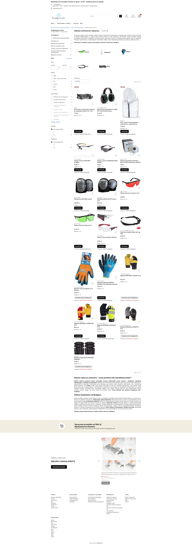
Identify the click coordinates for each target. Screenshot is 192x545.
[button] (120, 16)
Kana (52, 529)
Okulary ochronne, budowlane (61, 48)
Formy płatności (92, 498)
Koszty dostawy (92, 500)
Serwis (52, 506)
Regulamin (53, 503)
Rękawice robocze (61, 55)
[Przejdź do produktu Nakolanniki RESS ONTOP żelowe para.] (107, 185)
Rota (52, 530)
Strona (135, 81)
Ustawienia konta (73, 500)
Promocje (108, 501)
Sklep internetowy (95, 543)
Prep (52, 523)
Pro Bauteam (54, 527)
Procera (55, 84)
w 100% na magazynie (58, 102)
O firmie (127, 501)
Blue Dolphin (54, 521)
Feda (52, 533)
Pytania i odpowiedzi (56, 497)
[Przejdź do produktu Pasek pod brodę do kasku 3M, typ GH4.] (130, 221)
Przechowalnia (73, 497)
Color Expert (54, 524)
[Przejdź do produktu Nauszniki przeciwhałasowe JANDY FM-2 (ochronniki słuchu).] (107, 96)
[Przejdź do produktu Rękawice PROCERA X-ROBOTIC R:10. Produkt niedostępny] (130, 313)
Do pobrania (54, 500)
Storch (55, 89)
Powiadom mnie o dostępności (83, 297)
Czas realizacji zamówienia (94, 497)
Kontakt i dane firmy (130, 497)
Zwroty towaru (54, 507)
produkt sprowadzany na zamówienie (59, 106)
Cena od (53, 65)
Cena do (65, 65)
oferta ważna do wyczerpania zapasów (60, 115)
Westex (53, 526)
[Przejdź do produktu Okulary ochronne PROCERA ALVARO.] (84, 147)
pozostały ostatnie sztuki (59, 99)
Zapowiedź (56, 119)
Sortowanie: (77, 78)
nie (54, 134)
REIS (54, 86)
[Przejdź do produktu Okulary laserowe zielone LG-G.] (84, 218)
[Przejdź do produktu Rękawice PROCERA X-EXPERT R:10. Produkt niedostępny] (130, 262)
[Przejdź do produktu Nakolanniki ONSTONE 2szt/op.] (84, 185)
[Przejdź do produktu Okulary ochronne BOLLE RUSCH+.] (107, 224)
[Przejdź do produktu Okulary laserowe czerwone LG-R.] (130, 182)
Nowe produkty (110, 500)
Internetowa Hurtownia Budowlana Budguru (60, 27)
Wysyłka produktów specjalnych (96, 501)
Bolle (54, 75)
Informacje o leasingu (111, 498)
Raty (52, 501)
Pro (54, 81)
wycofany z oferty (57, 109)
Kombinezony (61, 41)
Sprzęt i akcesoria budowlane (77, 27)
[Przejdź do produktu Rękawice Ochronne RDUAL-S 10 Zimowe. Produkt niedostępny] (84, 269)
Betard (52, 520)
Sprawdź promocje (59, 467)
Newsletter (72, 501)
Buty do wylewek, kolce (61, 46)
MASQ (52, 532)
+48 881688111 (57, 4)
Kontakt (53, 498)
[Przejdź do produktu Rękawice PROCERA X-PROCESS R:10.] (107, 312)
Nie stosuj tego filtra (58, 129)
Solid (52, 535)
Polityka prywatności (111, 497)
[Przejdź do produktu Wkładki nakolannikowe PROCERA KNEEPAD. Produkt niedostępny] (84, 348)
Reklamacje (54, 504)
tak (54, 132)
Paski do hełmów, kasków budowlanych (61, 51)
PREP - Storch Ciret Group (59, 78)
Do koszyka (78, 131)
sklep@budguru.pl (57, 8)
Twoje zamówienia (73, 498)
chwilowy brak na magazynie (60, 96)
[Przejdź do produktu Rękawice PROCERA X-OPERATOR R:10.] (84, 312)
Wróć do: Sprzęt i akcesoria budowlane (61, 38)
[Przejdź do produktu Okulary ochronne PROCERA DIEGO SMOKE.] (107, 147)
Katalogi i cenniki (110, 503)
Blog (126, 500)
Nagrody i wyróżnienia (130, 498)
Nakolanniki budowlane (61, 43)
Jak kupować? (110, 510)
